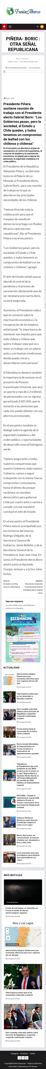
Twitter (32, 1053)
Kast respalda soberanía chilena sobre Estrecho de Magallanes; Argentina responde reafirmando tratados (28, 714)
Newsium (22, 1066)
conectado (27, 605)
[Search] (37, 26)
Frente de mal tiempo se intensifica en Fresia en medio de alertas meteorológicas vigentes (22, 910)
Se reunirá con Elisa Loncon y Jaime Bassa (11, 584)
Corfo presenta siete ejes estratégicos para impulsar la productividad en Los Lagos (28, 856)
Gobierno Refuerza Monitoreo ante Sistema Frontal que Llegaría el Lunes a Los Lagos (27, 821)
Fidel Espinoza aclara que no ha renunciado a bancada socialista (27, 696)
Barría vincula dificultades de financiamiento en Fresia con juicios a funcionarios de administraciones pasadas (28, 749)
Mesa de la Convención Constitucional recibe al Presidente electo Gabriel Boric (33, 587)
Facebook (24, 1053)
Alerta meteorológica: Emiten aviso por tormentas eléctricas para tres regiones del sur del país (28, 678)
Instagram (15, 1053)
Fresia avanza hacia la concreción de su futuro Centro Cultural (27, 731)
